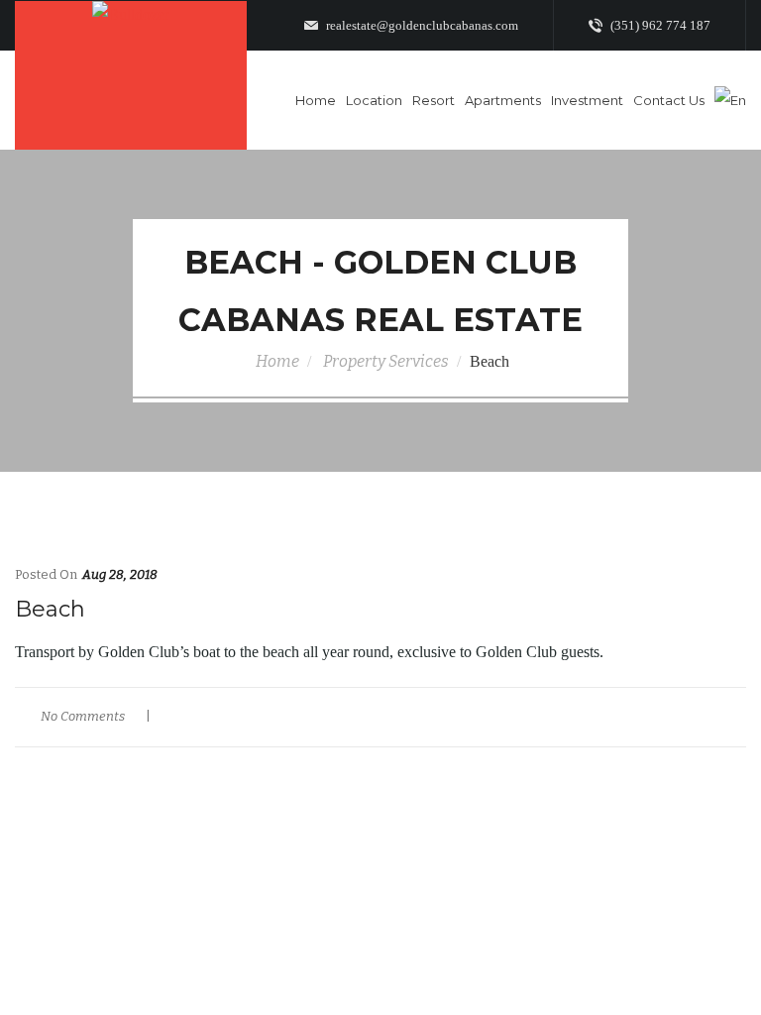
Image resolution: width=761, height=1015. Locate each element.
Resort (433, 100)
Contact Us (669, 100)
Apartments (503, 100)
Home (315, 100)
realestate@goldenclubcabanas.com (420, 25)
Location (374, 100)
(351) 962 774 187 (658, 25)
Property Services (386, 361)
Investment (587, 100)
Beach (50, 609)
